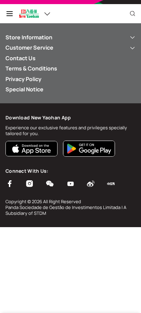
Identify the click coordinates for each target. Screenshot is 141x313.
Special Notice (24, 89)
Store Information (28, 37)
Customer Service (29, 47)
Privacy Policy (23, 79)
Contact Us (20, 58)
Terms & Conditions (31, 68)
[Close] (132, 14)
